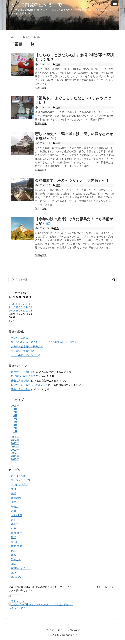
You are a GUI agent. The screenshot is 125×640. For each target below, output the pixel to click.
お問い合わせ (74, 630)
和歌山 (14, 506)
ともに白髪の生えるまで (36, 4)
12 (20, 307)
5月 (15, 418)
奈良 (13, 520)
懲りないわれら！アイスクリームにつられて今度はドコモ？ (44, 342)
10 (13, 307)
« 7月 (12, 321)
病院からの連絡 (19, 337)
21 (27, 310)
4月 (15, 421)
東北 (13, 550)
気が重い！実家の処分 (23, 351)
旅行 (13, 537)
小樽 (13, 528)
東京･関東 (16, 546)
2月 (15, 428)
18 (17, 310)
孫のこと (16, 524)
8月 (15, 409)
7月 (15, 412)
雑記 (13, 572)
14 (27, 307)
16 (10, 310)
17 (13, 310)
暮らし (14, 542)
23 (10, 314)
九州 (13, 489)
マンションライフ (20, 480)
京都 (13, 493)
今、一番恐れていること (24, 355)
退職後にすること (20, 568)
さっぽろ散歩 (18, 475)
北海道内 (16, 497)
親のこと (16, 559)
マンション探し (19, 484)
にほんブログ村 (17, 601)
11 (17, 307)
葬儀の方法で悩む (20, 380)
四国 (13, 511)
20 (23, 310)
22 (30, 310)
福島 (13, 555)
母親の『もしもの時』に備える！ (29, 385)
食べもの (16, 577)
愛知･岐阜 (16, 533)
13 (23, 307)
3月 (15, 425)
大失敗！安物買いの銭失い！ (27, 346)
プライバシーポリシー (55, 630)
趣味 (13, 564)
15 (30, 307)
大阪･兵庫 (16, 515)
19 (20, 310)
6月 (15, 415)
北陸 (13, 502)
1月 (15, 431)
